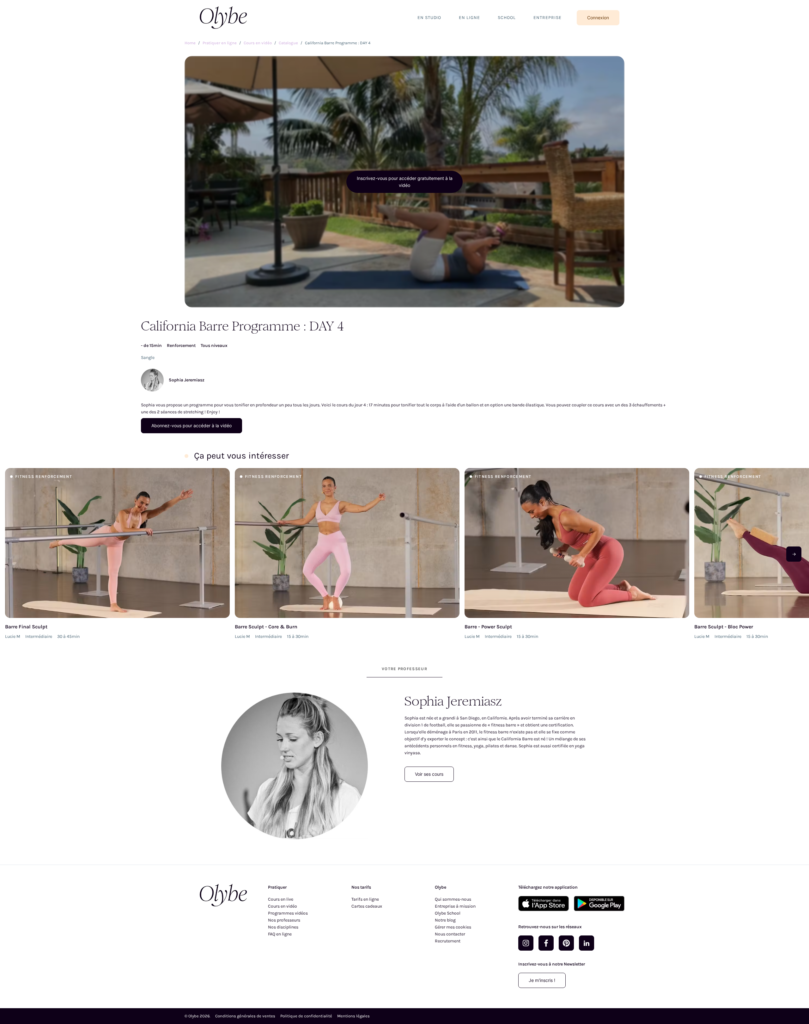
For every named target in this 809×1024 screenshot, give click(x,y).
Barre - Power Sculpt (488, 627)
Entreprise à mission (455, 906)
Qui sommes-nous (453, 899)
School (507, 17)
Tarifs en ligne (365, 899)
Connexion (598, 17)
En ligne (469, 17)
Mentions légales (353, 1016)
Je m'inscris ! (542, 980)
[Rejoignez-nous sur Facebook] (546, 943)
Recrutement (447, 941)
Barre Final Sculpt (26, 627)
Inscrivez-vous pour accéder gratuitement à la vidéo (405, 182)
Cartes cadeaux (366, 906)
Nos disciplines (283, 927)
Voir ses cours (429, 774)
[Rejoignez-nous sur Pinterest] (566, 943)
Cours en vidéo (282, 906)
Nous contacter (450, 934)
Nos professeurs (284, 920)
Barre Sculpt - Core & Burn (266, 627)
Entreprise (547, 17)
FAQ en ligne (280, 934)
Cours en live (280, 899)
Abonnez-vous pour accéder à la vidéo (191, 425)
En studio (429, 17)
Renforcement (181, 345)
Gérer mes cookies (453, 927)
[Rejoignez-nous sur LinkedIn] (586, 943)
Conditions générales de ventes (245, 1016)
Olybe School (447, 913)
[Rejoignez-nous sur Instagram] (525, 943)
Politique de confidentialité (306, 1016)
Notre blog (445, 920)
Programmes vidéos (288, 913)
